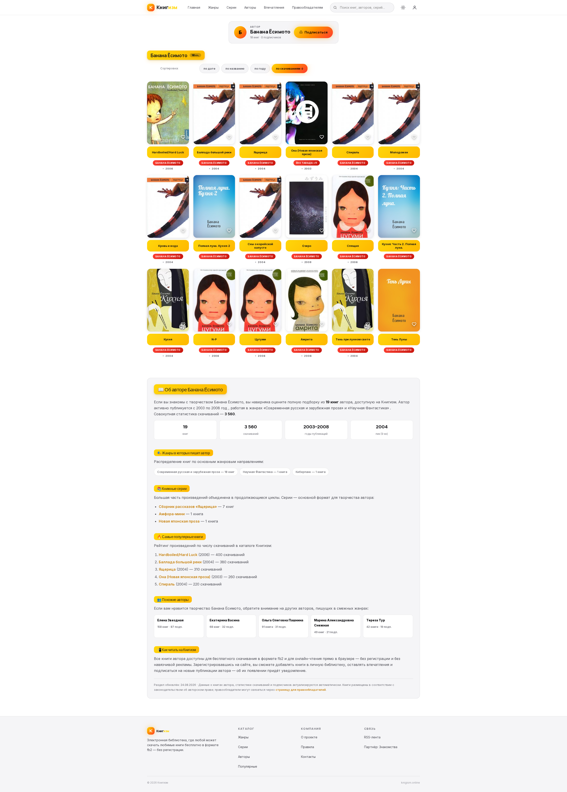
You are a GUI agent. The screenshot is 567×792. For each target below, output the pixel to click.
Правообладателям (307, 7)
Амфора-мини (172, 514)
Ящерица (167, 569)
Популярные (247, 766)
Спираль (167, 584)
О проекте (309, 737)
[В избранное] (183, 136)
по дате (209, 68)
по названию (234, 68)
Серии (231, 7)
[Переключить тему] (403, 7)
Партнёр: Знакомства (380, 747)
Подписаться (316, 32)
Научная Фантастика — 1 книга (265, 472)
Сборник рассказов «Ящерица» (188, 506)
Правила (307, 747)
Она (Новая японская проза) (184, 577)
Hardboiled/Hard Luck (178, 554)
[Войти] (414, 7)
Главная (194, 7)
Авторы (250, 7)
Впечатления (274, 7)
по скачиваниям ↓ (289, 68)
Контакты (308, 757)
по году (260, 68)
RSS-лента (372, 737)
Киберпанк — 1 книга (311, 472)
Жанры (213, 7)
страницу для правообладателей (301, 689)
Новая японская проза (179, 521)
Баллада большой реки (180, 562)
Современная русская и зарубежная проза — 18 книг (196, 472)
